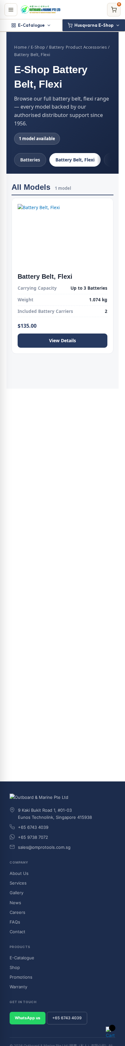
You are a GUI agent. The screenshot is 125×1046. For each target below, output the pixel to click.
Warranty (18, 986)
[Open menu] (10, 9)
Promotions (21, 977)
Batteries (30, 160)
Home (20, 47)
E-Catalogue (31, 25)
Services (18, 883)
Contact (17, 931)
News (15, 902)
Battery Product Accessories (78, 47)
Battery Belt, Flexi (75, 160)
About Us (19, 873)
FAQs (15, 922)
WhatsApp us (27, 1017)
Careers (17, 912)
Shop (15, 967)
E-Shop (38, 47)
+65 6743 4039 (67, 1017)
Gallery (16, 892)
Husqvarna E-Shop (93, 25)
